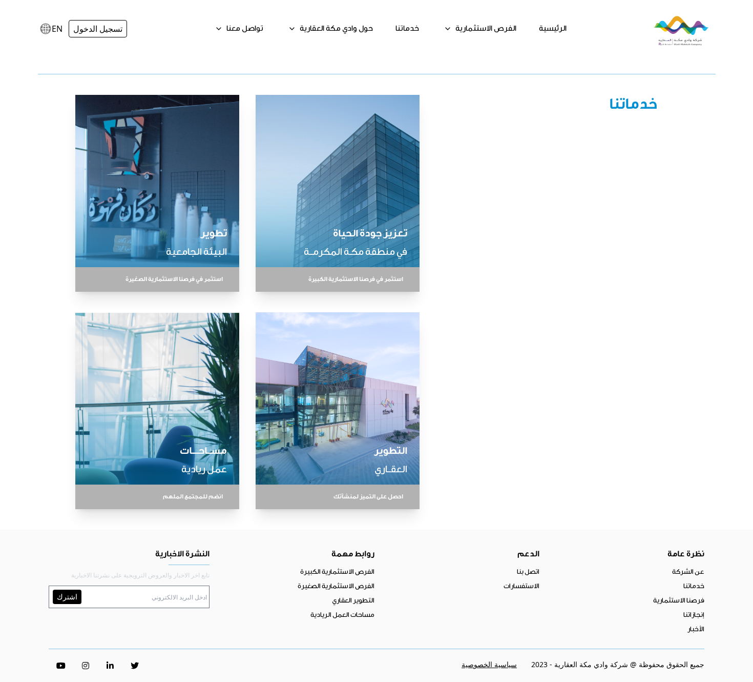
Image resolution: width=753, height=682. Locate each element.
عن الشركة (688, 571)
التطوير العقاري (353, 600)
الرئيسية (553, 28)
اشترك (67, 596)
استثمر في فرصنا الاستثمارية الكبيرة (355, 279)
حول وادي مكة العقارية (335, 28)
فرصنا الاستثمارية (678, 600)
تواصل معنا (244, 28)
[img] (45, 29)
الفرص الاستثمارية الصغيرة (336, 586)
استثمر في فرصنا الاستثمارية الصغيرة (174, 279)
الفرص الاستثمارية (485, 28)
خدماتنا (407, 28)
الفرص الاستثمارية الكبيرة (337, 571)
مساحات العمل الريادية (342, 614)
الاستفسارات (521, 586)
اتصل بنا (528, 571)
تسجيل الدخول (97, 28)
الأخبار (695, 629)
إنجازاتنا (693, 614)
